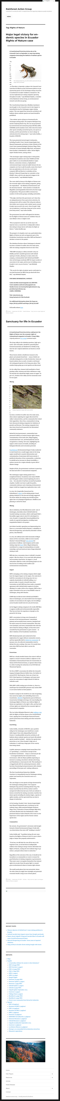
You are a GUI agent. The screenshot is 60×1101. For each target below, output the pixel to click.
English (9, 961)
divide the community (31, 640)
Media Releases (10, 1084)
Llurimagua (40, 879)
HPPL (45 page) (13, 975)
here (21, 307)
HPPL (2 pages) (13, 973)
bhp (32, 311)
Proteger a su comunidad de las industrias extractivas (24, 1029)
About (8, 1088)
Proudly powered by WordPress (26, 1096)
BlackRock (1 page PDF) (15, 998)
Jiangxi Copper (13, 977)
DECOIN (20, 698)
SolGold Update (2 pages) (16, 985)
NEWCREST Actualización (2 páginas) (20, 1016)
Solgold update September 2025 (18, 990)
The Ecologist (23, 338)
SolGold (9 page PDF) (15, 987)
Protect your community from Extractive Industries (24, 1000)
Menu (9, 16)
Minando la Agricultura (15, 1031)
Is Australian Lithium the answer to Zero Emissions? (24, 963)
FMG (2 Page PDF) (14, 971)
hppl (39, 311)
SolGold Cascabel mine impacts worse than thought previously (25, 934)
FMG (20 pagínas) (14, 1008)
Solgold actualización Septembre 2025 (20, 1023)
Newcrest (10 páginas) (15, 1014)
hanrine (36, 311)
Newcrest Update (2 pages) (16, 981)
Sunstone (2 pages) (14, 992)
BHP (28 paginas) (14, 1004)
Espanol (9, 1002)
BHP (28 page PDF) (14, 965)
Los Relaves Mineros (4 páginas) (18, 1027)
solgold (11, 312)
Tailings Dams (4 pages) (16, 994)
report (20, 493)
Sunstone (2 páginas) (15, 1025)
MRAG (9, 311)
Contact (8, 1092)
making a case (37, 712)
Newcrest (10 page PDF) (16, 979)
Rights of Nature (10, 881)
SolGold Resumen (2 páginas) (17, 1021)
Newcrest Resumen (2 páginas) (18, 1018)
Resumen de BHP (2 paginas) (17, 1006)
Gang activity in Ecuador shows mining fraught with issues (24, 944)
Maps (9, 959)
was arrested (29, 541)
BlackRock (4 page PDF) (16, 996)
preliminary (14, 450)
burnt (21, 545)
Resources (9, 1077)
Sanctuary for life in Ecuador (24, 321)
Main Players (9, 1074)
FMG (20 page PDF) (14, 969)
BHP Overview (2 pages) (16, 967)
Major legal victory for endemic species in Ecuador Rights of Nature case (22, 37)
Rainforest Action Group (19, 9)
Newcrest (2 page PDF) (15, 983)
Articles (24, 879)
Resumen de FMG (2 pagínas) (17, 1010)
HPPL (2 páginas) (14, 1012)
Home (8, 1070)
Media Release (26, 311)
